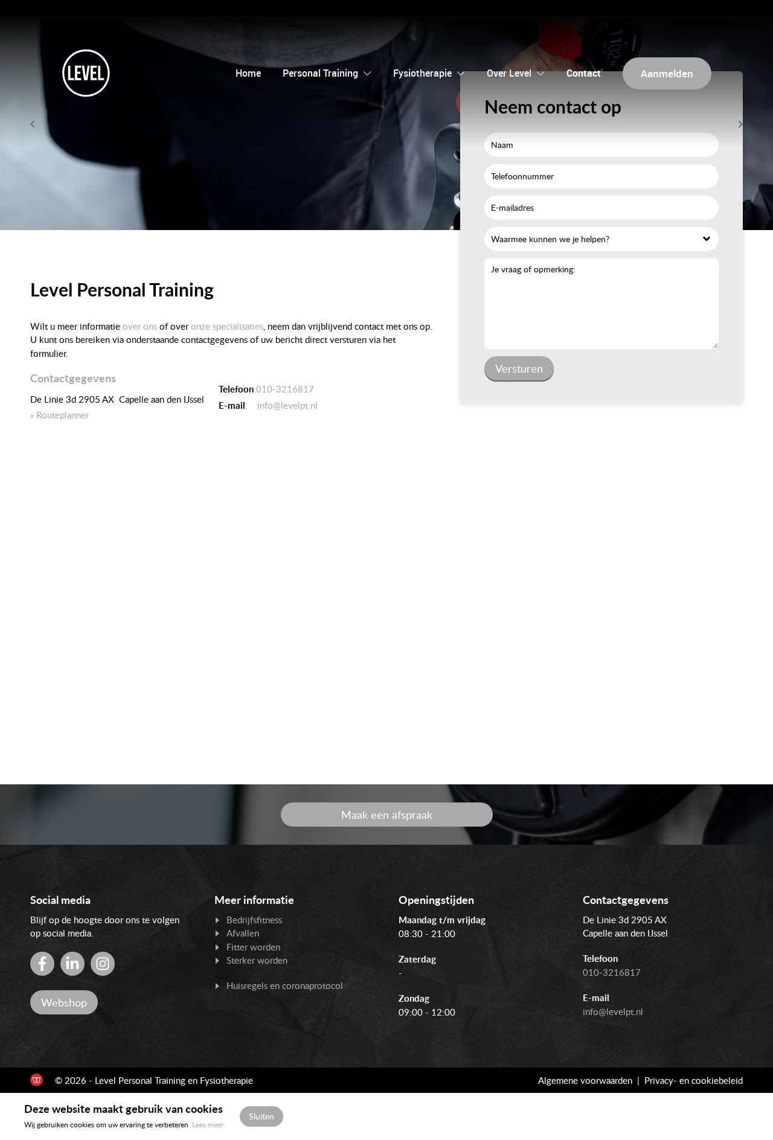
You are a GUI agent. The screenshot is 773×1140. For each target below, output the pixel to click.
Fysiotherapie (422, 73)
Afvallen (242, 933)
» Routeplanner (59, 415)
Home (248, 73)
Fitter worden (253, 947)
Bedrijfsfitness (254, 920)
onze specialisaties (227, 326)
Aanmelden (667, 73)
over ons (140, 326)
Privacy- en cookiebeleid (693, 1080)
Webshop (64, 1002)
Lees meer (207, 1124)
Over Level (509, 73)
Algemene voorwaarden (585, 1080)
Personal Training (320, 73)
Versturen (519, 368)
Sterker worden (256, 960)
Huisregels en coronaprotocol (284, 985)
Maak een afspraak (386, 814)
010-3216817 (285, 389)
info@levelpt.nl (286, 405)
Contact (583, 73)
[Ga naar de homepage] (86, 73)
